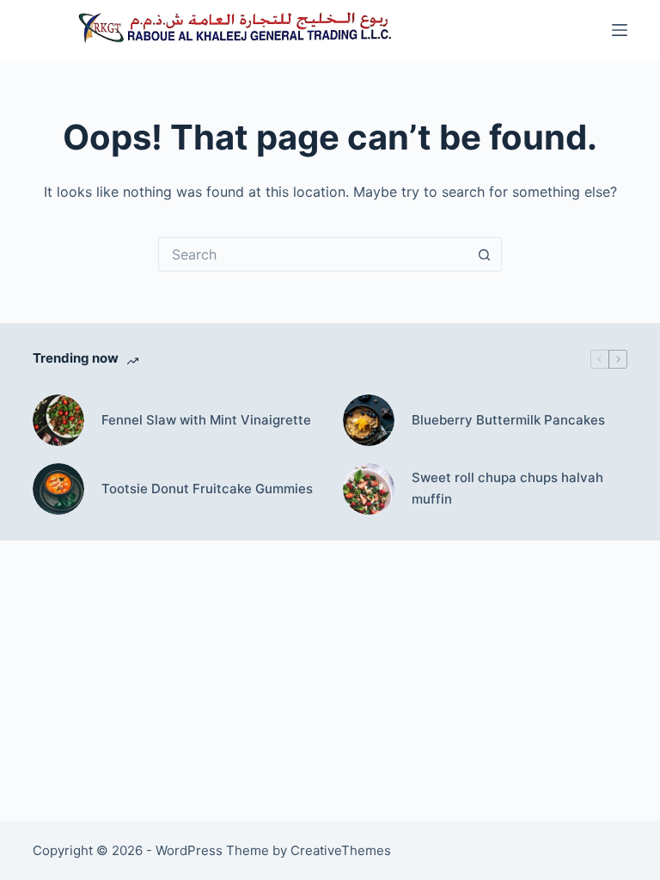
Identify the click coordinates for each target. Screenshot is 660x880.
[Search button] (485, 254)
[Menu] (619, 30)
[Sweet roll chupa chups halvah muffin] (368, 489)
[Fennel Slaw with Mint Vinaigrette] (58, 420)
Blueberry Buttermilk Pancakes (508, 420)
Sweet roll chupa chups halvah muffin (507, 488)
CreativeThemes (340, 850)
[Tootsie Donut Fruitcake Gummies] (58, 489)
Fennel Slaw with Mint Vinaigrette (206, 420)
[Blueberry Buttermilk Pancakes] (368, 420)
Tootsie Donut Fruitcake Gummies (207, 488)
